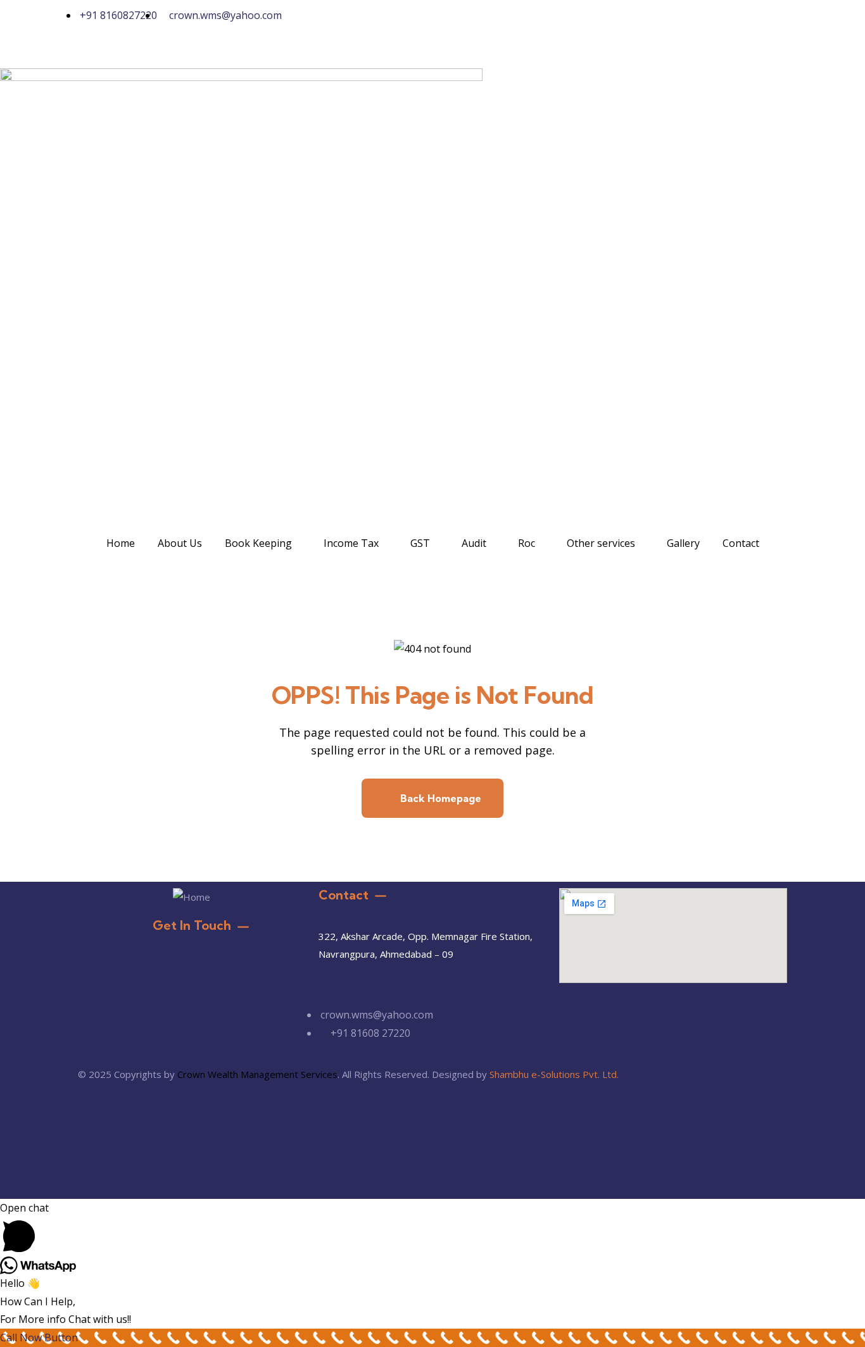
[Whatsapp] (454, 22)
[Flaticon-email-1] (489, 22)
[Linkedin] (557, 22)
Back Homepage (439, 798)
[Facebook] (523, 22)
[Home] (191, 897)
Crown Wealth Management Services (257, 1074)
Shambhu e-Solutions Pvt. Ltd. (554, 1074)
